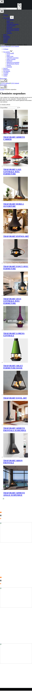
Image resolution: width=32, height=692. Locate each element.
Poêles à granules (11, 59)
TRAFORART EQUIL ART (15, 398)
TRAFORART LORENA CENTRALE (13, 334)
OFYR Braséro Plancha (13, 63)
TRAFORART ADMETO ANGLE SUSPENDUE (14, 494)
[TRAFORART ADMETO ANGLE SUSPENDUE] (15, 489)
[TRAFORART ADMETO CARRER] (15, 133)
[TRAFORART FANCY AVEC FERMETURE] (15, 263)
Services (5, 68)
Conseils (5, 74)
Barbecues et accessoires (13, 62)
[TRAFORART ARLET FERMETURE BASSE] (15, 362)
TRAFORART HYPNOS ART (16, 236)
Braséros (9, 65)
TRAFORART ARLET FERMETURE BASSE (13, 367)
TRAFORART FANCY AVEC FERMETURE (15, 267)
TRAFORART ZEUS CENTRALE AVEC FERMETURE (12, 301)
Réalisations (6, 69)
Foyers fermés (10, 53)
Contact (5, 75)
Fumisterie (9, 66)
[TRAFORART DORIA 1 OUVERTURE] (15, 200)
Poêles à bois (10, 56)
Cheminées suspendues (13, 57)
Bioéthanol (9, 60)
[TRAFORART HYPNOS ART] (15, 233)
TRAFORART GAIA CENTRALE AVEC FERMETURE (12, 171)
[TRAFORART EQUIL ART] (15, 394)
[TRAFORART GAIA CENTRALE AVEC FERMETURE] (15, 166)
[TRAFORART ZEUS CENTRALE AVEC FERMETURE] (15, 295)
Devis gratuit (3, 78)
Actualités (5, 72)
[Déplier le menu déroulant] (13, 52)
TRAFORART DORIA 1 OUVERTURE (13, 205)
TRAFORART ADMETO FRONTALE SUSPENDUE (14, 429)
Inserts (8, 55)
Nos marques (6, 71)
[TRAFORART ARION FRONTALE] (15, 457)
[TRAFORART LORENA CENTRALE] (15, 330)
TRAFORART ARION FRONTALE (12, 461)
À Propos (5, 49)
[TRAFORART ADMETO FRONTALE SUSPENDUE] (15, 424)
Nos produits (6, 52)
